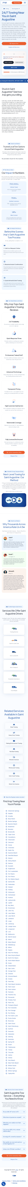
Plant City (11, 1002)
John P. (11, 537)
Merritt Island (12, 937)
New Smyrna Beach (14, 955)
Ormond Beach (12, 976)
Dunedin (10, 866)
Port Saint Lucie (13, 1015)
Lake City (11, 910)
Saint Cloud (11, 1023)
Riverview (11, 1021)
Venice (10, 1057)
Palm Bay (11, 981)
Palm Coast (11, 987)
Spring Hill (11, 1042)
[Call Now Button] (3, 1184)
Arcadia (10, 816)
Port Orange (11, 1010)
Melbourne (11, 934)
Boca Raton (11, 819)
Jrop (16, 1170)
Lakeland (11, 918)
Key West (11, 905)
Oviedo (10, 979)
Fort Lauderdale (13, 871)
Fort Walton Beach (13, 879)
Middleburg (11, 945)
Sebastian (11, 1034)
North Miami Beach (14, 960)
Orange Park (12, 971)
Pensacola (11, 997)
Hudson (10, 897)
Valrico (10, 1055)
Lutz (9, 931)
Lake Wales (11, 913)
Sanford (10, 1029)
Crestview (11, 847)
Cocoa (10, 845)
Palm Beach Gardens (14, 984)
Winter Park (11, 1068)
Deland (10, 858)
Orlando (10, 973)
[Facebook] (12, 1176)
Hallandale (11, 884)
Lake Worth (11, 916)
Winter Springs (12, 1071)
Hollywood (11, 892)
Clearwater (11, 839)
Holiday (10, 889)
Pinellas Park (12, 1000)
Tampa (10, 1050)
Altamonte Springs (13, 811)
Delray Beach (12, 861)
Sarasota (11, 1031)
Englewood (11, 868)
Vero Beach (11, 1060)
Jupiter (10, 903)
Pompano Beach (13, 1005)
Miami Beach (12, 942)
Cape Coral (11, 834)
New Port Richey (13, 952)
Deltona (10, 863)
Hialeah (10, 887)
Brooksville (11, 832)
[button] (14, 500)
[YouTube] (15, 1176)
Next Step (14, 67)
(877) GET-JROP (11, 80)
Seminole (11, 1039)
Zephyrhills (11, 1073)
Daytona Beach (12, 853)
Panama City (12, 994)
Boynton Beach (12, 824)
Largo (10, 921)
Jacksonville (11, 900)
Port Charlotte (12, 1008)
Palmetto (11, 992)
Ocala (10, 963)
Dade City (11, 850)
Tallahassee (11, 1047)
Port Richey (11, 1013)
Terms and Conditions (19, 1181)
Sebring (10, 1036)
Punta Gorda (12, 1018)
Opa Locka (11, 968)
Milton (10, 947)
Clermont (11, 842)
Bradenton (11, 826)
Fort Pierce (11, 876)
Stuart (10, 1044)
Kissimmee (11, 908)
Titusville (10, 1052)
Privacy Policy (6, 1181)
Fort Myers (11, 874)
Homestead (11, 895)
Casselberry (11, 837)
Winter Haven (12, 1065)
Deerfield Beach (13, 855)
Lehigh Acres (12, 926)
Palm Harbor (12, 989)
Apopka (10, 813)
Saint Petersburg (13, 1026)
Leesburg (11, 923)
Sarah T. (11, 554)
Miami (10, 939)
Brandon (10, 829)
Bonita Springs (12, 821)
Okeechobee (12, 966)
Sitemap (14, 1183)
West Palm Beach (13, 1063)
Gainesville (11, 881)
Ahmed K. (11, 571)
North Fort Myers (13, 958)
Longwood (11, 929)
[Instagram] (14, 1176)
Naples (10, 950)
